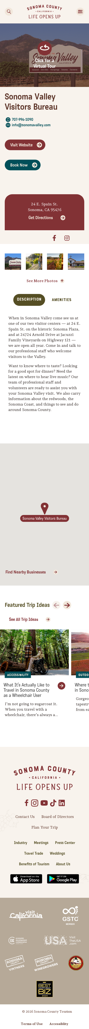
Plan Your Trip (44, 827)
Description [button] (29, 299)
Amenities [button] (61, 299)
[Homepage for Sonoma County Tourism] (44, 11)
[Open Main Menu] (80, 12)
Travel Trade (33, 853)
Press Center (65, 842)
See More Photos (42, 281)
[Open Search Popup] (9, 12)
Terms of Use (32, 1024)
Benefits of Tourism (34, 864)
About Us (63, 864)
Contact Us (25, 816)
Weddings (57, 853)
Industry (20, 842)
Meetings (41, 842)
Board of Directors (57, 816)
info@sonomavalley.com (31, 125)
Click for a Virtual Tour (44, 63)
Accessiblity (58, 1024)
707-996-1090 (22, 119)
